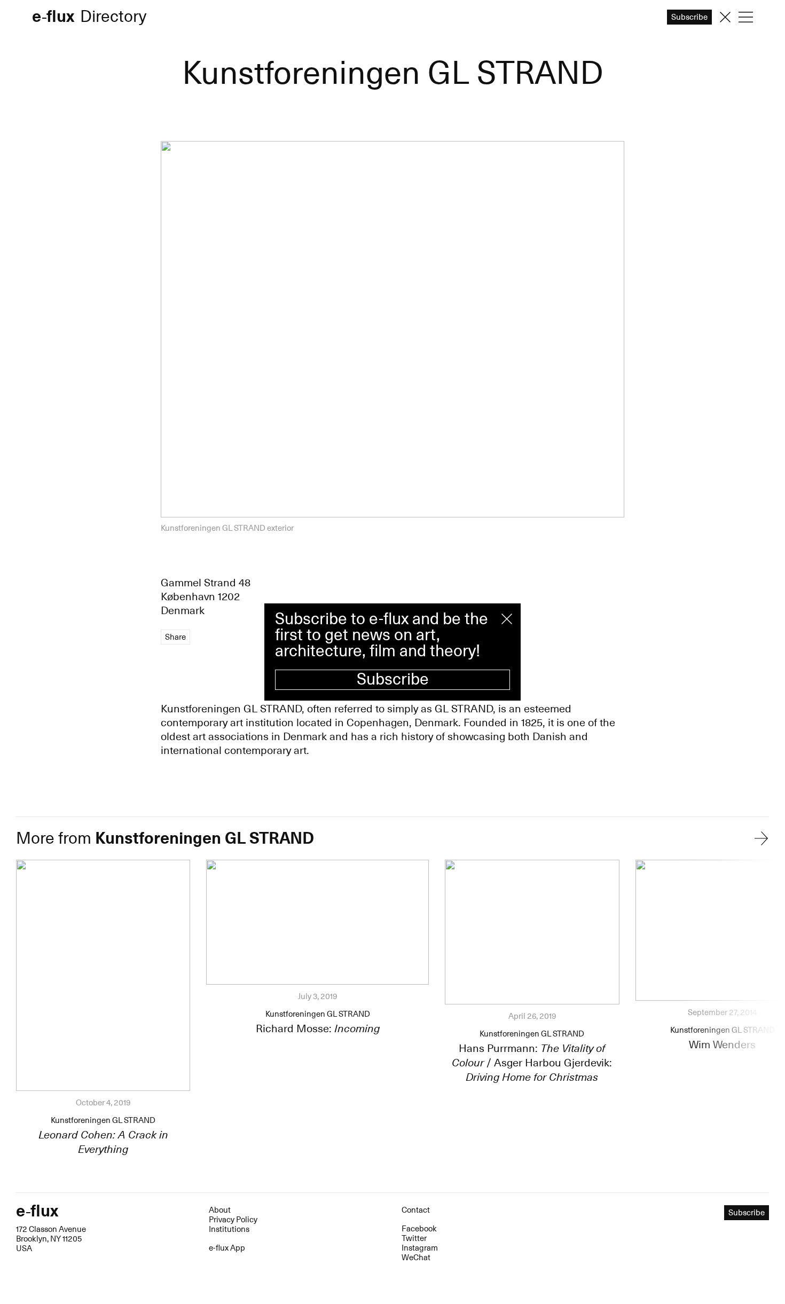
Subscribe (393, 679)
